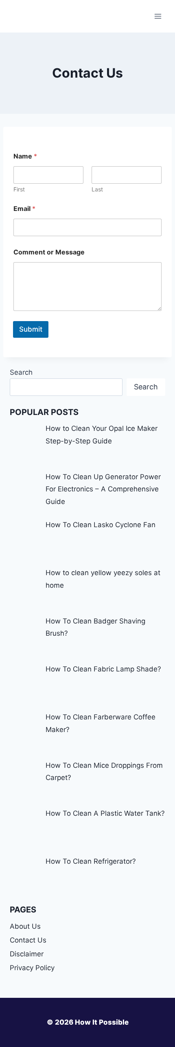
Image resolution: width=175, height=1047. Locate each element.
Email (24, 209)
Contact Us (28, 940)
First (19, 189)
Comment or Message (49, 252)
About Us (25, 926)
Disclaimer (27, 954)
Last (97, 189)
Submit (30, 329)
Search (21, 372)
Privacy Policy (32, 968)
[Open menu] (157, 16)
